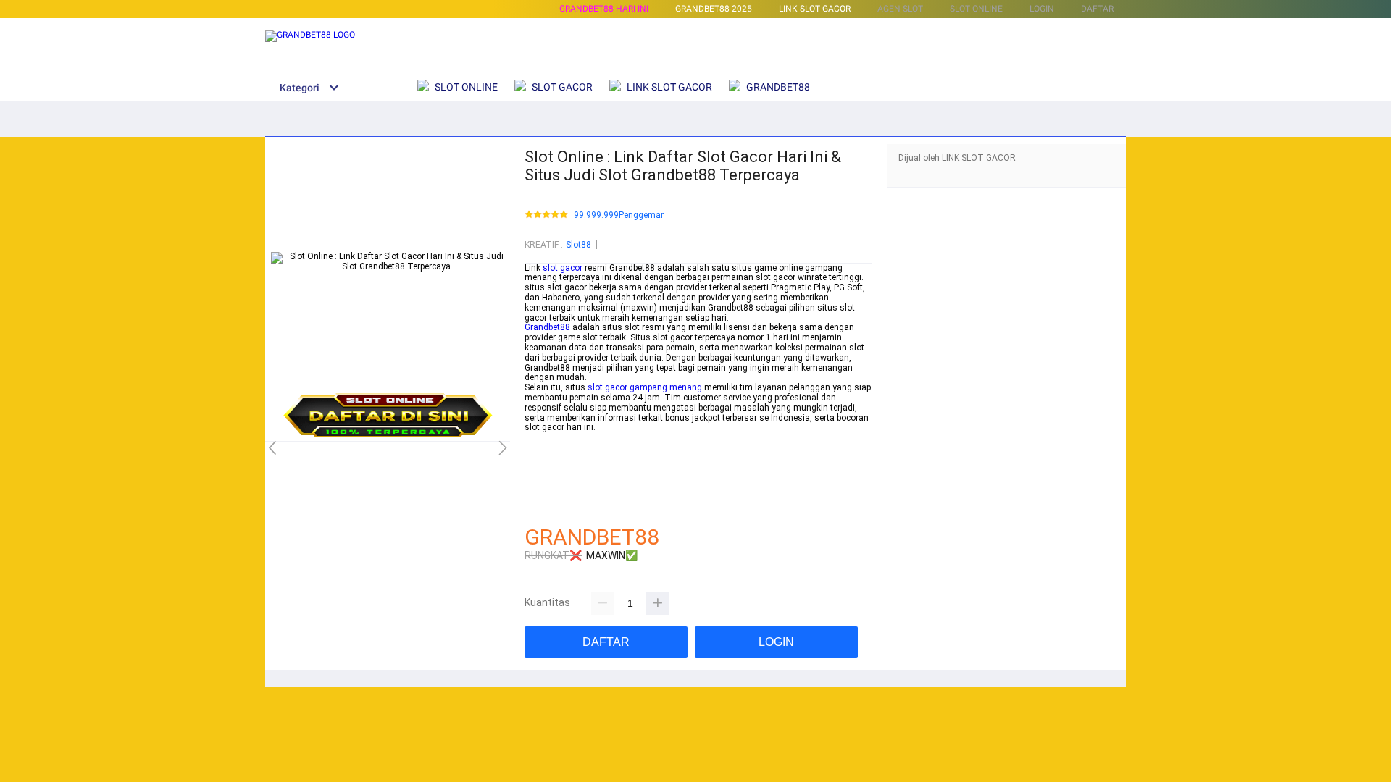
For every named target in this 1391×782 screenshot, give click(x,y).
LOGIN (1041, 9)
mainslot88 (547, 437)
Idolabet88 (545, 508)
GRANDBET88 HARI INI (603, 9)
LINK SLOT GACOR (815, 9)
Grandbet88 (547, 327)
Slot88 (578, 245)
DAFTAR (1097, 9)
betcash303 (548, 447)
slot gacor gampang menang (645, 387)
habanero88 (548, 458)
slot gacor (562, 268)
